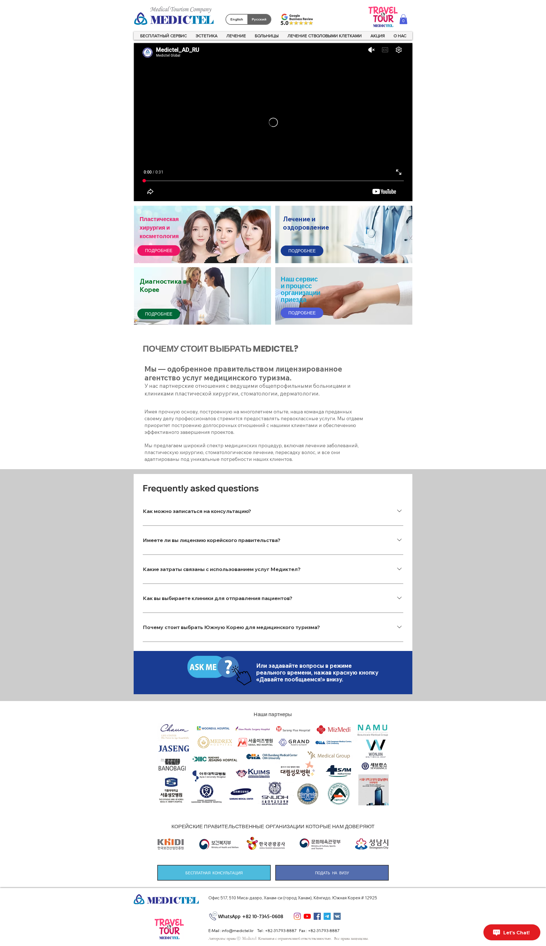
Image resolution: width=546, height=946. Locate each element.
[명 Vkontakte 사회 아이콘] (337, 916)
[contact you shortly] (219, 670)
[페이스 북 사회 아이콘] (317, 916)
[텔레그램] (327, 916)
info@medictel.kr (238, 930)
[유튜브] (307, 916)
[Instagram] (297, 916)
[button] (403, 19)
